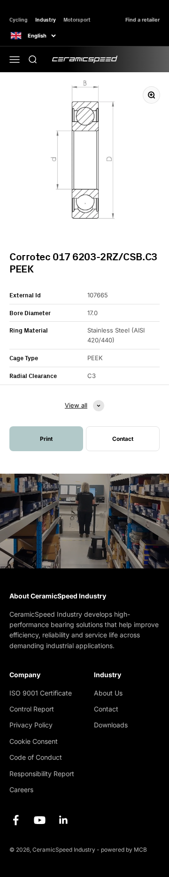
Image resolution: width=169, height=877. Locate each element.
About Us (108, 693)
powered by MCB (124, 849)
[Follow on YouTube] (39, 820)
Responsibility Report (41, 774)
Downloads (111, 725)
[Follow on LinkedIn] (63, 820)
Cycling (18, 19)
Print (46, 438)
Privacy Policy (31, 725)
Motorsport (77, 19)
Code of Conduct (35, 757)
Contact (106, 709)
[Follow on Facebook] (15, 820)
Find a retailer (142, 20)
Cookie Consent (33, 741)
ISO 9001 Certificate (40, 693)
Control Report (31, 709)
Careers (21, 790)
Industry (45, 19)
